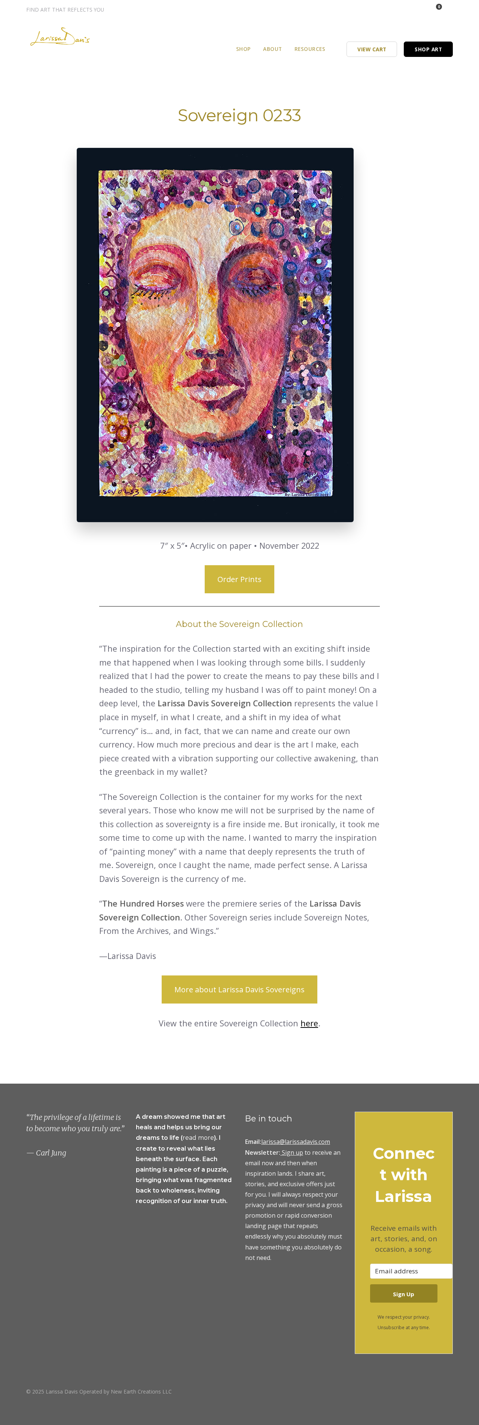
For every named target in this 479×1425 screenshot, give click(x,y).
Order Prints (239, 579)
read (190, 1137)
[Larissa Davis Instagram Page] (396, 9)
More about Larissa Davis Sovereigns (239, 989)
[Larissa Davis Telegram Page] (386, 9)
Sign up (292, 1152)
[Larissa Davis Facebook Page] (407, 9)
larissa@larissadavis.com (295, 1142)
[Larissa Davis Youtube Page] (450, 1391)
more (206, 1137)
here (309, 1023)
